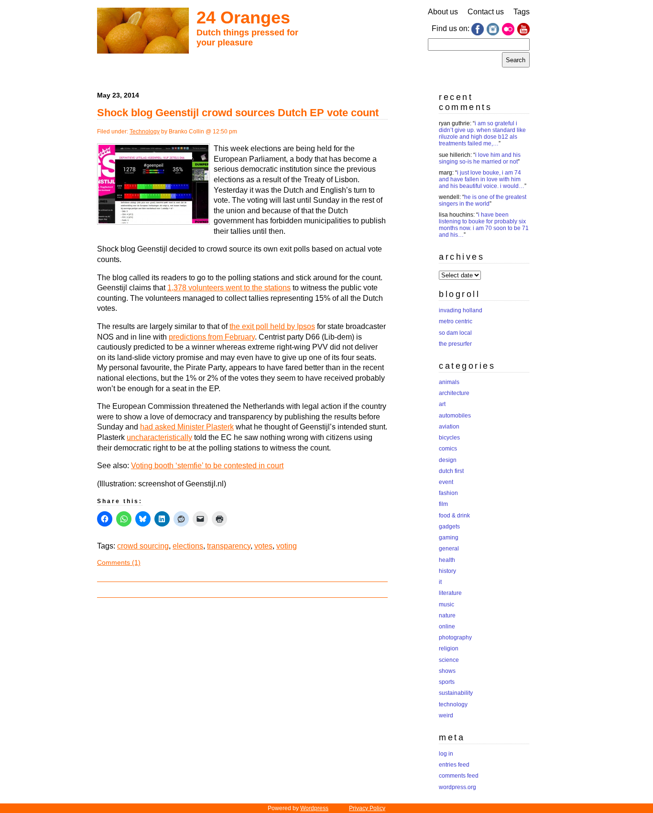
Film (443, 504)
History (447, 571)
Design (448, 460)
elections (188, 546)
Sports (447, 682)
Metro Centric (455, 321)
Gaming (448, 537)
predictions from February (212, 337)
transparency (228, 546)
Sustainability (456, 693)
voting (286, 546)
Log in (446, 753)
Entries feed (454, 764)
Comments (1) (119, 562)
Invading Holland (460, 310)
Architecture (454, 393)
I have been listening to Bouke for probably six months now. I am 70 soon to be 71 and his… (484, 224)
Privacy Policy (367, 808)
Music (446, 604)
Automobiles (455, 415)
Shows (447, 671)
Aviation (449, 426)
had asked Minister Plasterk (187, 427)
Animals (449, 382)
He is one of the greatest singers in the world (482, 200)
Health (447, 560)
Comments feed (459, 775)
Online (447, 626)
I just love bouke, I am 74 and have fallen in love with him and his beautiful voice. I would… (481, 179)
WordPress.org (457, 787)
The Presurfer (455, 344)
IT (440, 582)
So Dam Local (455, 333)
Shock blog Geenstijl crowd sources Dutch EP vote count (238, 113)
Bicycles (449, 437)
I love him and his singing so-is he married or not (480, 158)
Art (442, 404)
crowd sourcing (143, 546)
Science (449, 660)
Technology (145, 131)
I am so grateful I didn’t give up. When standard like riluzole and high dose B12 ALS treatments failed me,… (482, 133)
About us (443, 12)
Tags (521, 12)
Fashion (448, 493)
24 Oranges (243, 17)
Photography (455, 637)
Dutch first (451, 471)
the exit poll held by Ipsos (272, 326)
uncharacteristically (159, 437)
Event (446, 482)
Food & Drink (454, 515)
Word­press (314, 808)
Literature (450, 593)
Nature (447, 615)
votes (263, 546)
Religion (448, 648)
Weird (446, 715)
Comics (448, 448)
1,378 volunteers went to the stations (229, 288)
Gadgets (449, 526)
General (449, 548)
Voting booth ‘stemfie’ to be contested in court (207, 465)
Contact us (486, 12)
